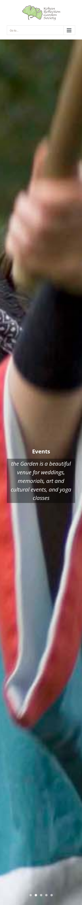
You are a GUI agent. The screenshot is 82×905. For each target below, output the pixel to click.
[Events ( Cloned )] (41, 472)
